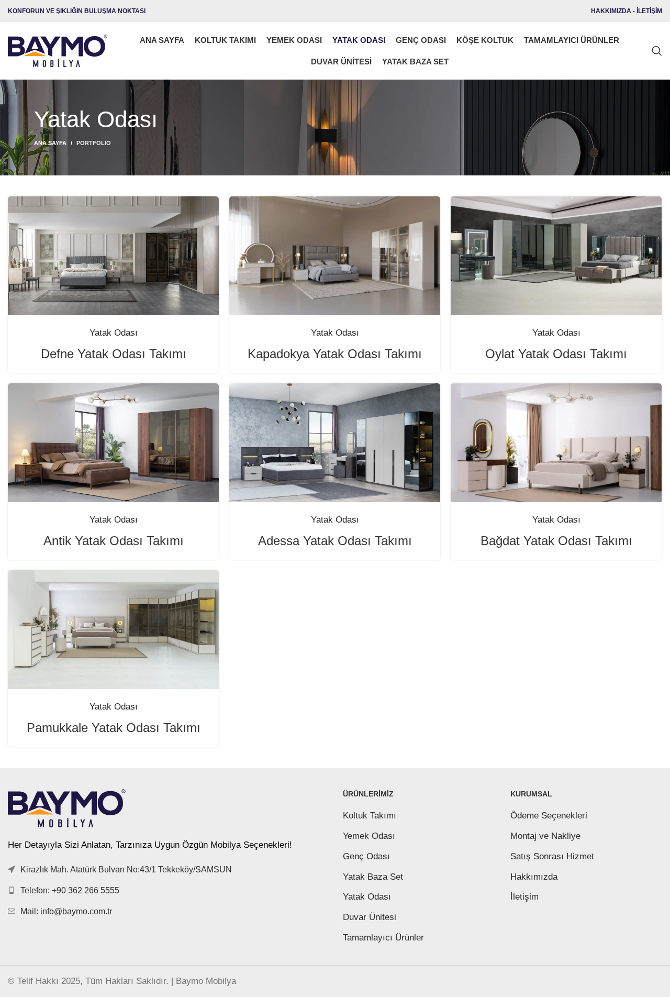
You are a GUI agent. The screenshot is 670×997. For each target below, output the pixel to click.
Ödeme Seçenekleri (548, 816)
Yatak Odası (367, 897)
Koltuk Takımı (369, 816)
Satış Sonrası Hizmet (552, 856)
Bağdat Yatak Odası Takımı (556, 541)
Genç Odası (366, 856)
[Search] (656, 50)
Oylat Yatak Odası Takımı (556, 354)
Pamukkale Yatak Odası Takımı (113, 728)
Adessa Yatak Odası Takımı (335, 541)
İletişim (524, 897)
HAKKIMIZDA (611, 11)
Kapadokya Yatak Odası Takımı (335, 354)
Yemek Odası (369, 836)
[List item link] (167, 890)
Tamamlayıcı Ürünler (383, 938)
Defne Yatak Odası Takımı (113, 354)
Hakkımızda (533, 877)
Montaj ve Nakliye (545, 836)
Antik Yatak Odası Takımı (113, 541)
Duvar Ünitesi (369, 917)
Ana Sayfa (50, 143)
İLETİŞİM (649, 11)
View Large (206, 208)
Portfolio (93, 143)
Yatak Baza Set (373, 877)
